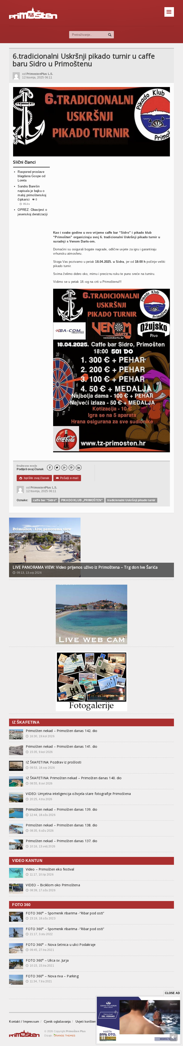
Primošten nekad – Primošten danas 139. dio (61, 809)
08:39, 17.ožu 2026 (40, 890)
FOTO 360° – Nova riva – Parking (52, 976)
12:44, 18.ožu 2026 (40, 815)
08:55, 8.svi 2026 (39, 783)
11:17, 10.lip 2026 (39, 874)
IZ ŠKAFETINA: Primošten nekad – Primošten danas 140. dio (74, 778)
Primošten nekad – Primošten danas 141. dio (61, 746)
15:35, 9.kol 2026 (39, 752)
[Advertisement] (111, 195)
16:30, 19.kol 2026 (40, 736)
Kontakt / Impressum (24, 1021)
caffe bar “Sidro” (45, 500)
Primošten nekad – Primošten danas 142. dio (61, 730)
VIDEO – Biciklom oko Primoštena (53, 885)
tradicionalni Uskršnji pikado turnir (131, 500)
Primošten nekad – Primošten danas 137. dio (61, 841)
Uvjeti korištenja (87, 1021)
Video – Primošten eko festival (50, 869)
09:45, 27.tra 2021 (40, 950)
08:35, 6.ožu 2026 (40, 830)
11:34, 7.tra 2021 (39, 981)
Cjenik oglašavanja (57, 1021)
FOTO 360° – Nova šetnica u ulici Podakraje (61, 944)
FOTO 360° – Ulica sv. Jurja (47, 960)
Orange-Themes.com (64, 1035)
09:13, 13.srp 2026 (27, 572)
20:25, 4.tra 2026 (39, 799)
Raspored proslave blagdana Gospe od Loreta (31, 176)
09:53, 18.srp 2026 (40, 767)
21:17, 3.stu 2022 (39, 934)
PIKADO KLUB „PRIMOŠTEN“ (82, 500)
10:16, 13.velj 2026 (40, 846)
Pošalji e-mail (67, 478)
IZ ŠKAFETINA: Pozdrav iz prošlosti (53, 762)
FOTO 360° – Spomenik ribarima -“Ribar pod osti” (65, 913)
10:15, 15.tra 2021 (40, 965)
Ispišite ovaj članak (34, 478)
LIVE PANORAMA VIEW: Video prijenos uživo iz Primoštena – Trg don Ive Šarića (85, 567)
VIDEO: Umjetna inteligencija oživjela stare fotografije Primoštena (78, 793)
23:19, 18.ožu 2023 (40, 918)
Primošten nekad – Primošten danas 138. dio (61, 825)
